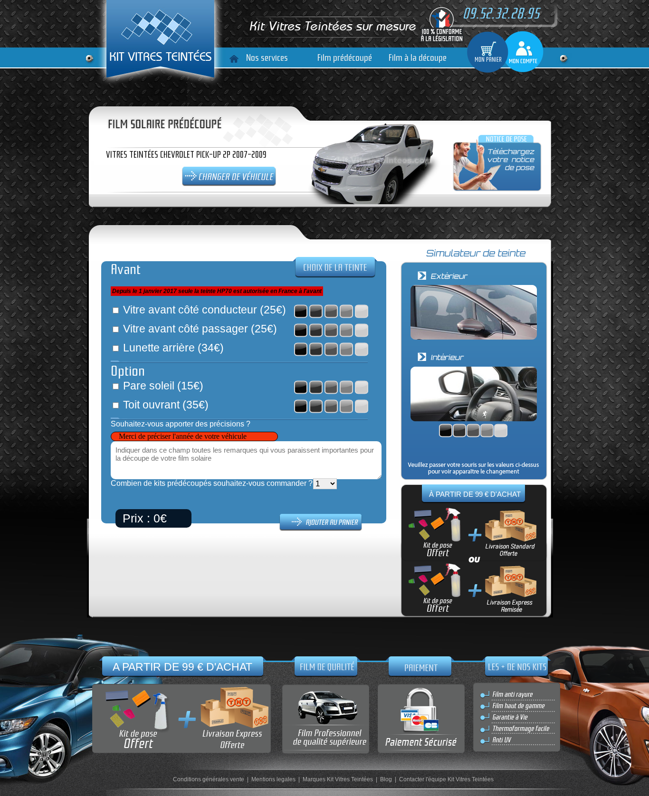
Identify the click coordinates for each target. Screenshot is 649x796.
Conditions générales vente (208, 779)
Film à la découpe (418, 57)
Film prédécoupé (344, 57)
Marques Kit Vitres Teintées (338, 779)
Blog (386, 779)
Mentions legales (273, 779)
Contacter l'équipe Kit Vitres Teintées (446, 779)
